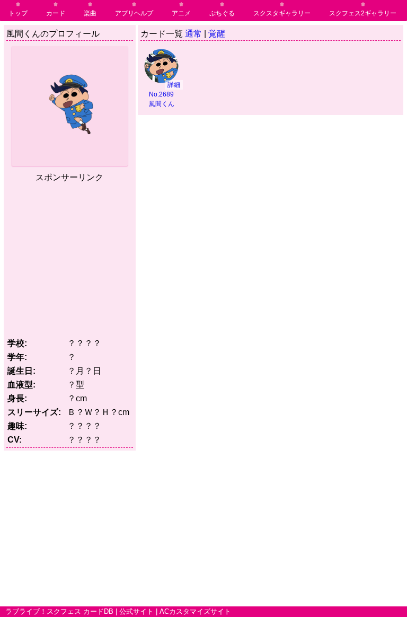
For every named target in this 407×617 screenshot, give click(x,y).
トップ (18, 13)
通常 (193, 33)
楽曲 (90, 13)
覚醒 (216, 33)
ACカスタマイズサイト (195, 611)
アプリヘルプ (134, 13)
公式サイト (136, 611)
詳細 (173, 85)
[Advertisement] (95, 258)
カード (55, 13)
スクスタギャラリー (282, 13)
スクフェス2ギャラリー (362, 13)
